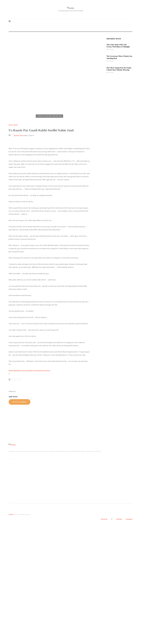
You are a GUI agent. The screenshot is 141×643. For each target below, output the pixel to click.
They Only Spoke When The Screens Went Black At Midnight (118, 46)
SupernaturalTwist (44, 371)
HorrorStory (22, 371)
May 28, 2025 (109, 49)
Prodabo (11, 514)
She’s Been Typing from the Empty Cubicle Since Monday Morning (118, 69)
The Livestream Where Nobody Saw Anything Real (119, 57)
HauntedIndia (13, 371)
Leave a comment (19, 402)
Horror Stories (13, 125)
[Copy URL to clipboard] (25, 145)
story (36, 371)
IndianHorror (30, 371)
